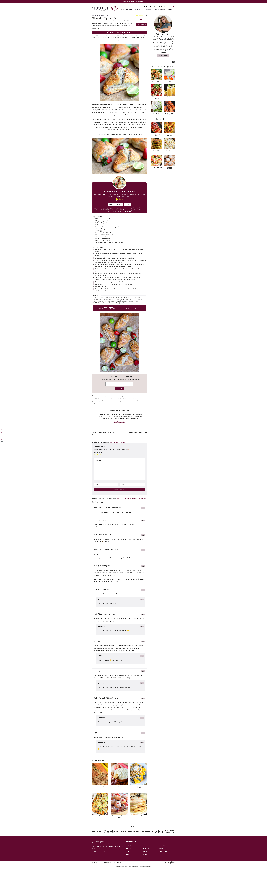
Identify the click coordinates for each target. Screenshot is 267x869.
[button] (136, 16)
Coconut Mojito (156, 113)
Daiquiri (169, 81)
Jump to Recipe (142, 24)
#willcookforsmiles (132, 309)
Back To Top (117, 862)
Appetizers (146, 848)
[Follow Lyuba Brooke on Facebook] (115, 422)
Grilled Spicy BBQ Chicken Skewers (169, 114)
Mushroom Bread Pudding (100, 815)
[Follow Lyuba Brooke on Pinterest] (124, 422)
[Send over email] (1, 435)
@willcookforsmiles (114, 309)
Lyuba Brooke (96, 20)
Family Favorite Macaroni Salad (169, 151)
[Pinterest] (149, 6)
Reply (143, 508)
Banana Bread (100, 786)
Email (123, 484)
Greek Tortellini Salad (157, 167)
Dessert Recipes (120, 396)
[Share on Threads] (1, 432)
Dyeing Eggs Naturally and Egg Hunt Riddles (103, 432)
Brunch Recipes (111, 396)
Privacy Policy (109, 862)
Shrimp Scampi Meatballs (169, 134)
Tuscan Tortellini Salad (157, 81)
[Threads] (155, 6)
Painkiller (169, 96)
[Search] (173, 62)
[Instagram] (147, 6)
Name (96, 484)
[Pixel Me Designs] (172, 862)
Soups (128, 851)
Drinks (145, 854)
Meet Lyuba (162, 55)
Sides (161, 848)
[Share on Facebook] (1, 429)
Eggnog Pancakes (138, 815)
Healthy (128, 854)
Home (122, 10)
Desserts (129, 848)
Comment (98, 460)
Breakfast (162, 845)
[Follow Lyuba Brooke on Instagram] (118, 422)
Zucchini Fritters (157, 150)
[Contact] (156, 6)
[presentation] (100, 774)
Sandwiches (163, 851)
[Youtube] (153, 6)
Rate (127, 204)
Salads (145, 851)
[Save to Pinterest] (1, 426)
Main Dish (146, 845)
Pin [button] (119, 204)
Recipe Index (97, 15)
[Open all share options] (1, 439)
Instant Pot (129, 845)
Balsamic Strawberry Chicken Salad (157, 97)
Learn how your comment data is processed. (131, 498)
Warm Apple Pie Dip (119, 786)
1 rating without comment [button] (117, 442)
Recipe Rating (98, 452)
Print (112, 204)
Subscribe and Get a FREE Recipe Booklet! (133, 1)
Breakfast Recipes (104, 15)
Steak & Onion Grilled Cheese (137, 431)
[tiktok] (151, 6)
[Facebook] (145, 6)
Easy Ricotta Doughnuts (169, 168)
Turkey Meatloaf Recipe (157, 134)
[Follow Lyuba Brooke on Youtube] (121, 422)
